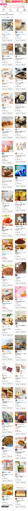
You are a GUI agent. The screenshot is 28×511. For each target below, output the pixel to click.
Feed (3, 10)
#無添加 (7, 498)
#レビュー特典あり (7, 34)
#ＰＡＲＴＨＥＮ (20, 180)
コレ (5, 40)
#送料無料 (4, 253)
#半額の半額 (8, 303)
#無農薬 (3, 498)
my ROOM (24, 10)
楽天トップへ (24, 4)
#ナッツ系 (4, 279)
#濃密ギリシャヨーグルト (20, 179)
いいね (11, 40)
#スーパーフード (9, 279)
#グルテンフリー (9, 253)
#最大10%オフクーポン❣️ (7, 107)
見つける (10, 10)
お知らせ (17, 10)
